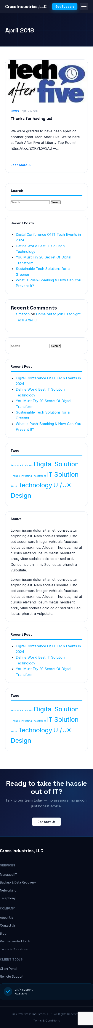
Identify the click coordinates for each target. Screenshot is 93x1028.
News (15, 111)
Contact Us (46, 822)
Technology (35, 485)
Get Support (64, 6)
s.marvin (23, 314)
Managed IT (8, 874)
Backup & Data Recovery (18, 882)
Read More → (21, 165)
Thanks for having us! (31, 118)
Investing (26, 476)
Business (27, 465)
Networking (8, 890)
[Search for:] (31, 202)
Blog (3, 933)
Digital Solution (56, 464)
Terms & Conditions (14, 949)
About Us (6, 917)
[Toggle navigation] (84, 6)
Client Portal (8, 968)
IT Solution (63, 474)
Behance (16, 465)
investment (39, 476)
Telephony (8, 898)
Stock (14, 486)
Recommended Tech (15, 941)
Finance (15, 476)
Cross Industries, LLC (21, 850)
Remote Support (11, 976)
